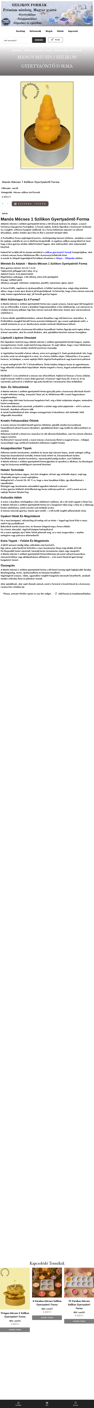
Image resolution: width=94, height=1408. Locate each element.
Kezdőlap (20, 31)
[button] (55, 39)
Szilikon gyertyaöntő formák (38, 50)
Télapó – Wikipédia (65, 258)
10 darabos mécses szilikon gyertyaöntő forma (79, 1304)
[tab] (5, 213)
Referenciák (35, 31)
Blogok (49, 31)
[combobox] (16, 40)
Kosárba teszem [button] (15, 1330)
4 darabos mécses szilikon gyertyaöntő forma (47, 1302)
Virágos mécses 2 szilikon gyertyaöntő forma (15, 1315)
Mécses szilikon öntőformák (68, 50)
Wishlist (23, 593)
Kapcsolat (73, 31)
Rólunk (60, 31)
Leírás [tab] (5, 213)
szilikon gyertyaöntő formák (58, 252)
